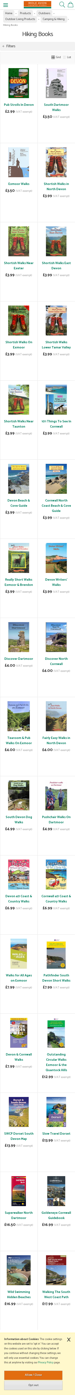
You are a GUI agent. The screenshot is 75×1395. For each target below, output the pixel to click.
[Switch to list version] (64, 57)
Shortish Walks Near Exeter (19, 266)
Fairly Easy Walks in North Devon (56, 740)
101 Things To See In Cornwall (56, 424)
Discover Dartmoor (18, 658)
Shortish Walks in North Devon (56, 186)
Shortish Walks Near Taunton (19, 424)
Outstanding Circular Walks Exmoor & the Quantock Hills (56, 1062)
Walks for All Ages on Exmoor (19, 978)
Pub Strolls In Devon (19, 104)
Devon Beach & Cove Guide (19, 503)
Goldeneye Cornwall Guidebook (56, 1215)
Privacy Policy (46, 1362)
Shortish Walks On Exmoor (18, 345)
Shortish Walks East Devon (56, 266)
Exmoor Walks (18, 184)
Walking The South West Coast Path (56, 1294)
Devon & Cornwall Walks (19, 1057)
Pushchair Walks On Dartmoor (56, 820)
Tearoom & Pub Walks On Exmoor (19, 740)
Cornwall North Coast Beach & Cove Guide (56, 506)
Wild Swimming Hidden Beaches (19, 1294)
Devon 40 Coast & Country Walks (18, 899)
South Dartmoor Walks (56, 107)
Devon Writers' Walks (56, 582)
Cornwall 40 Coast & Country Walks (56, 899)
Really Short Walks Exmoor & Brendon (19, 582)
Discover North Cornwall (56, 661)
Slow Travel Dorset (56, 1133)
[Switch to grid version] (53, 57)
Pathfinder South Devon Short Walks (56, 978)
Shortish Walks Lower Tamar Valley (56, 345)
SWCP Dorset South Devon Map (19, 1136)
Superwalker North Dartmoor (19, 1215)
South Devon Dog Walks (19, 820)
